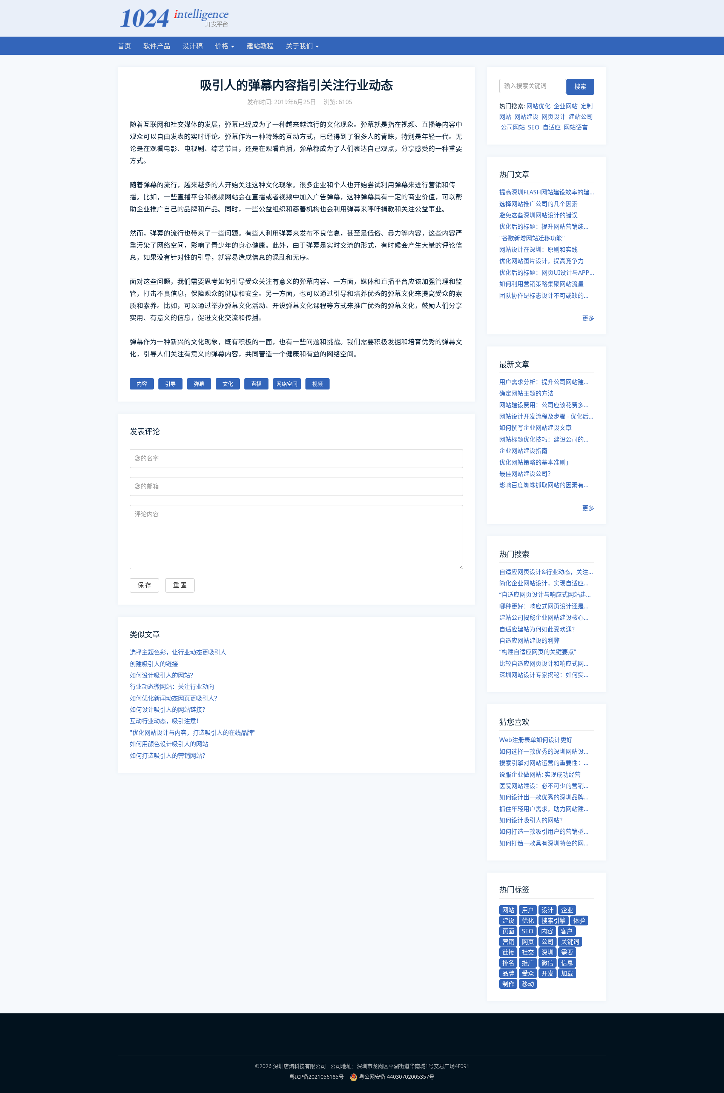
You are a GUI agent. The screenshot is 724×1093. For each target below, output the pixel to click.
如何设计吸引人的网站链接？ (169, 709)
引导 (170, 383)
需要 (567, 952)
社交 (528, 952)
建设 (508, 920)
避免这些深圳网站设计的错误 (538, 215)
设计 (547, 910)
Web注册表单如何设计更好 (535, 740)
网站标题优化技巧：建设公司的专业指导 (546, 439)
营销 (508, 942)
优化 (528, 920)
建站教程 (260, 45)
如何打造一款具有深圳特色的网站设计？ (546, 843)
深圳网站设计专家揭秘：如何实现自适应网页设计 (546, 675)
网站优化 (538, 106)
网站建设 (526, 116)
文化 (227, 383)
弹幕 (199, 383)
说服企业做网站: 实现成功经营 (540, 774)
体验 (579, 920)
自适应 (552, 127)
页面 (508, 931)
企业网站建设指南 (523, 450)
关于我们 (299, 45)
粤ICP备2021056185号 (317, 1076)
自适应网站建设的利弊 (529, 640)
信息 (567, 963)
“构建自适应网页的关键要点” (537, 652)
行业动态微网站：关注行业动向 (172, 686)
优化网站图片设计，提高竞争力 (541, 261)
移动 (528, 984)
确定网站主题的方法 (526, 393)
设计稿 (193, 45)
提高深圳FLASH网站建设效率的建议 (546, 192)
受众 (528, 973)
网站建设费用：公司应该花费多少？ (546, 405)
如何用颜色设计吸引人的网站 (169, 744)
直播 (256, 383)
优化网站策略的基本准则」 (535, 462)
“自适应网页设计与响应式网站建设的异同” (546, 594)
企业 (567, 910)
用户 (528, 910)
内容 (142, 383)
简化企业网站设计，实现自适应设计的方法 (546, 583)
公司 (547, 942)
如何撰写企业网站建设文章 (535, 427)
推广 (528, 963)
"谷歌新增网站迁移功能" (532, 238)
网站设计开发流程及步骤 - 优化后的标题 (546, 416)
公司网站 (513, 127)
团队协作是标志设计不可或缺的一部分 (546, 295)
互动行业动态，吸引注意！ (166, 721)
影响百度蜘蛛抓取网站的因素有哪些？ (546, 485)
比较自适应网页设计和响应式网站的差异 (546, 663)
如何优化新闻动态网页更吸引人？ (175, 698)
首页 (124, 45)
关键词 (570, 942)
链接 (508, 952)
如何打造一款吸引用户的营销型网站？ (546, 831)
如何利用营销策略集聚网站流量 (541, 284)
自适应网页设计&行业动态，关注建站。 (546, 572)
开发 (547, 973)
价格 (222, 45)
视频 (317, 383)
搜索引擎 (553, 920)
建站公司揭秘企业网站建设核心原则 (546, 617)
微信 (547, 963)
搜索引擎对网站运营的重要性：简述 (546, 763)
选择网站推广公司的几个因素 (538, 204)
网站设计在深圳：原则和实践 (538, 249)
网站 (508, 910)
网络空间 (287, 383)
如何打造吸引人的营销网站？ (169, 755)
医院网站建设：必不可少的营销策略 (546, 786)
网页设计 (553, 116)
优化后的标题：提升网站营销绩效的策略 (546, 226)
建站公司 (581, 116)
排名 (508, 963)
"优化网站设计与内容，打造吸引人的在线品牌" (193, 732)
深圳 (547, 952)
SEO (534, 127)
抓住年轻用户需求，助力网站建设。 (546, 809)
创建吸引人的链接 (154, 664)
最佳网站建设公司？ (526, 474)
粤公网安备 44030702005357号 (396, 1076)
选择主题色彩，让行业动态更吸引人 (178, 652)
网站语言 (576, 127)
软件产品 (156, 45)
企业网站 (566, 106)
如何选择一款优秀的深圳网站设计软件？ (546, 751)
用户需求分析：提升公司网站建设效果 (546, 382)
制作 (508, 984)
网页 (528, 942)
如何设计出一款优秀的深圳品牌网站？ (546, 797)
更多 (588, 318)
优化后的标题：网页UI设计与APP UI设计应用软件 (546, 272)
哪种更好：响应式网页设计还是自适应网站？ (546, 606)
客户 (567, 931)
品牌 (508, 973)
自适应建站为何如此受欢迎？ (538, 629)
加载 (567, 973)
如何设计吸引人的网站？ (163, 675)
